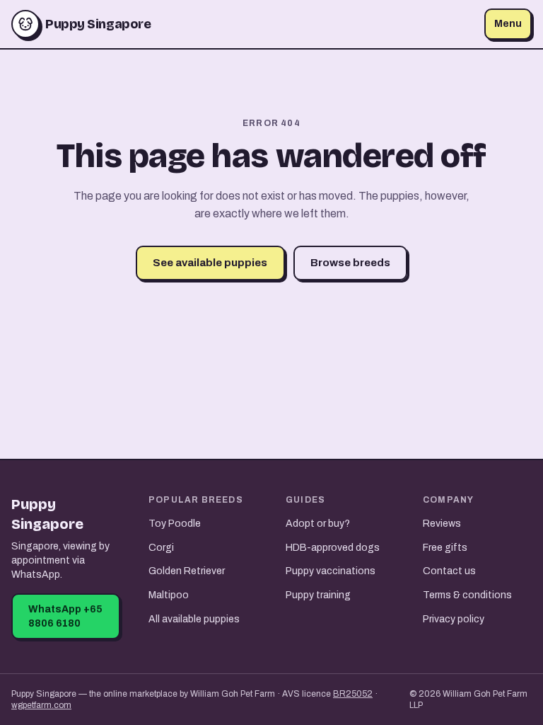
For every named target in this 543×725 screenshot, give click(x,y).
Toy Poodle (174, 523)
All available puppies (194, 619)
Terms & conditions (467, 595)
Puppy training (318, 595)
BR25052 (353, 694)
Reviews (442, 523)
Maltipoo (168, 595)
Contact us (449, 571)
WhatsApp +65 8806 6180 (65, 616)
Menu (508, 23)
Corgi (161, 547)
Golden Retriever (186, 571)
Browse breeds (350, 262)
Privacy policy (453, 619)
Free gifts (445, 547)
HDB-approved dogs (333, 547)
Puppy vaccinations (330, 571)
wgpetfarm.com (41, 705)
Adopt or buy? (318, 523)
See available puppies (210, 262)
